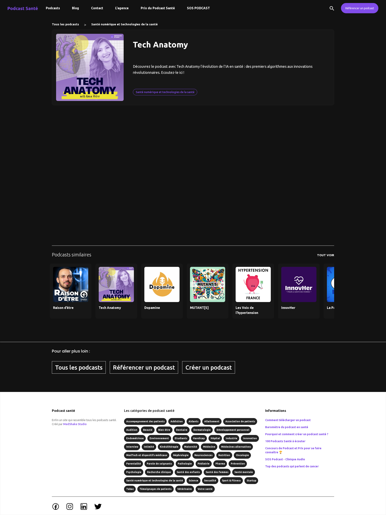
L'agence (122, 8)
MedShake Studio (75, 424)
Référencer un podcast (359, 8)
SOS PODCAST (198, 8)
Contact (97, 8)
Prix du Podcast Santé (158, 8)
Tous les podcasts (65, 24)
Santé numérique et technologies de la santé (124, 24)
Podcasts (53, 8)
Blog (75, 8)
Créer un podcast (208, 367)
